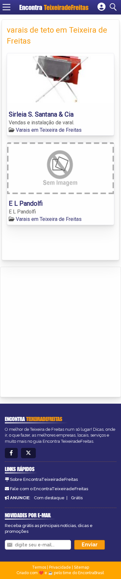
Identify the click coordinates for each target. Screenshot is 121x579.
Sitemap (81, 567)
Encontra (53, 7)
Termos (39, 567)
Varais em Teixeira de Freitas (49, 130)
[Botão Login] (101, 7)
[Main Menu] (6, 7)
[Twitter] (28, 453)
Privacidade (60, 567)
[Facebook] (11, 453)
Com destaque (49, 497)
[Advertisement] (60, 330)
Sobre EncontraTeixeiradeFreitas (44, 479)
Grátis (77, 497)
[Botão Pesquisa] (114, 7)
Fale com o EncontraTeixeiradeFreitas (49, 488)
